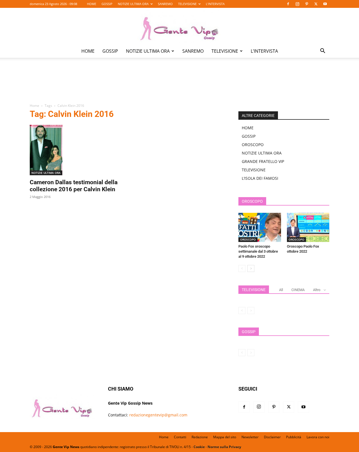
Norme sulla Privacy (224, 446)
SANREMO (165, 4)
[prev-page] (241, 268)
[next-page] (250, 268)
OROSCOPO (253, 144)
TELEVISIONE (187, 4)
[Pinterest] (306, 4)
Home (34, 105)
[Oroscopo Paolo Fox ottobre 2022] (308, 227)
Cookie (199, 446)
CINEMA (298, 290)
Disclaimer (272, 437)
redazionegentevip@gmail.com (158, 415)
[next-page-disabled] (250, 310)
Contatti (180, 437)
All (281, 290)
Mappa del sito (224, 437)
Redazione (200, 437)
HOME (91, 4)
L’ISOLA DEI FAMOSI (260, 178)
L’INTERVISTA (215, 4)
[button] (322, 51)
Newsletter (250, 437)
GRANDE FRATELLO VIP (263, 161)
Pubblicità (293, 437)
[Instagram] (297, 4)
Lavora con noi (318, 437)
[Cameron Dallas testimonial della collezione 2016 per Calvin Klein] (75, 150)
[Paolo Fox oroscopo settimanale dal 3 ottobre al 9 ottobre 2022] (259, 227)
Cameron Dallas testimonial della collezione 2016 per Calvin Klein (74, 186)
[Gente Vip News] (179, 26)
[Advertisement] (179, 84)
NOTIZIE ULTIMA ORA (133, 4)
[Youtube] (325, 4)
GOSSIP (107, 4)
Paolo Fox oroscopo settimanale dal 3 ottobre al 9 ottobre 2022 (258, 251)
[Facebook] (288, 4)
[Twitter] (316, 4)
